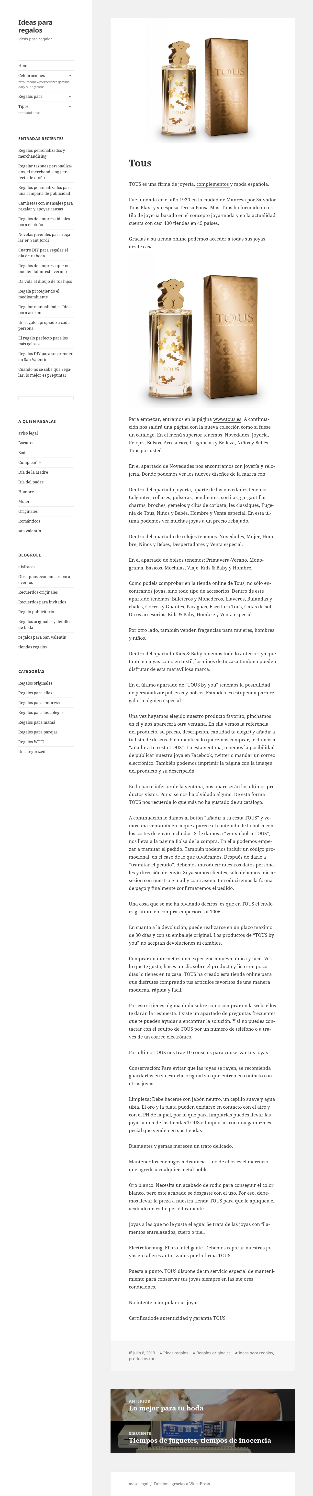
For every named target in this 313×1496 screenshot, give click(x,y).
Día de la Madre (33, 472)
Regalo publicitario (36, 611)
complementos (213, 184)
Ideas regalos (175, 1352)
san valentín (29, 531)
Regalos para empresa (39, 702)
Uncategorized (31, 751)
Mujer (24, 501)
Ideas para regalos (35, 26)
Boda (23, 452)
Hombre (26, 491)
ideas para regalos (256, 1352)
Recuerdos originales (38, 592)
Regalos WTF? (31, 741)
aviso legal (28, 433)
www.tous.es (227, 419)
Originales (28, 511)
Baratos (25, 443)
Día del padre (31, 482)
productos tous (143, 1358)
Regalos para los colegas (40, 712)
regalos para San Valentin (42, 637)
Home (24, 65)
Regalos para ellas (35, 693)
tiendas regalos (32, 647)
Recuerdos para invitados (42, 602)
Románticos (29, 521)
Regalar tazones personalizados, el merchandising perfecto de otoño (45, 171)
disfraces (26, 566)
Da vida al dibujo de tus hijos (45, 281)
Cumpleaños (29, 462)
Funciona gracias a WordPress (182, 1483)
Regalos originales (35, 683)
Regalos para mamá (36, 722)
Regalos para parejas (37, 732)
